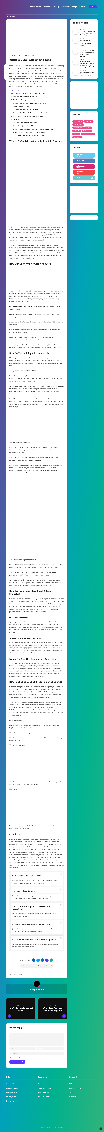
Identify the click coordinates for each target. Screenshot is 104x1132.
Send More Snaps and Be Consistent (27, 110)
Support (82, 7)
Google (76, 134)
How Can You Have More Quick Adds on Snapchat (30, 103)
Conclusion (16, 119)
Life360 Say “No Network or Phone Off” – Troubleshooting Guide (87, 42)
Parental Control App (51, 7)
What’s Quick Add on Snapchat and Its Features (28, 93)
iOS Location (78, 124)
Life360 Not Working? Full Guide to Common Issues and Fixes (87, 74)
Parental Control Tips (46, 1097)
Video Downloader (35, 7)
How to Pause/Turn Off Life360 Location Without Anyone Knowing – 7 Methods (87, 64)
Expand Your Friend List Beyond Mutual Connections (32, 113)
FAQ (70, 1084)
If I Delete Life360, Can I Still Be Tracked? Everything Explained (87, 33)
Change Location (44, 1084)
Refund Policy (11, 1092)
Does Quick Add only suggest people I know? (30, 132)
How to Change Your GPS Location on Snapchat (29, 116)
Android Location (88, 134)
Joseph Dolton (37, 989)
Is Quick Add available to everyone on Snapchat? (31, 135)
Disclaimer (10, 1101)
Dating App (86, 131)
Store (93, 6)
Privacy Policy (11, 1097)
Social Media (20, 974)
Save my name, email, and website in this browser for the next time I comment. (32, 1057)
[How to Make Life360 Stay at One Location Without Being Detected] (76, 51)
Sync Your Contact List (22, 106)
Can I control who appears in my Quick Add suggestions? (34, 129)
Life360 (88, 127)
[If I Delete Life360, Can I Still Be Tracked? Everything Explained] (76, 31)
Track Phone (78, 127)
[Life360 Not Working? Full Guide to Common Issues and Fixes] (76, 72)
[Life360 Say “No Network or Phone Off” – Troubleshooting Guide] (76, 40)
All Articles (11, 17)
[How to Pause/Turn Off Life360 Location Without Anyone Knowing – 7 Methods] (76, 62)
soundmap (77, 137)
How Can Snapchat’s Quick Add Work (25, 97)
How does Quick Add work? (24, 126)
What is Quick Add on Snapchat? (25, 123)
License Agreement (14, 1088)
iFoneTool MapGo (29, 707)
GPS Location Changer (69, 7)
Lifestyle (76, 131)
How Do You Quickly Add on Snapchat (25, 100)
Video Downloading (45, 1088)
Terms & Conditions (14, 1084)
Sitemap (72, 1097)
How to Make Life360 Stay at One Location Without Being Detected (87, 53)
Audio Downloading (45, 1092)
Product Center (75, 1088)
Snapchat (12, 66)
